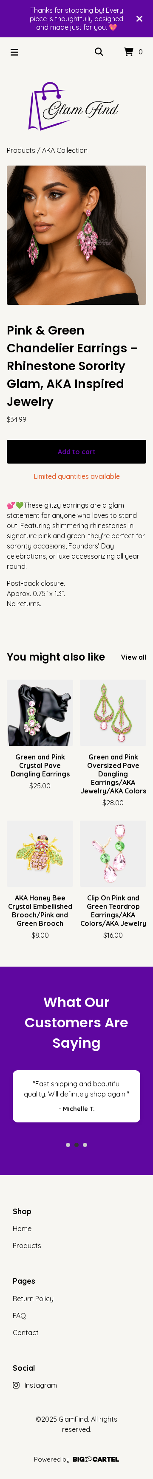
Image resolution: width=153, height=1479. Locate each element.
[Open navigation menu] (14, 52)
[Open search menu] (99, 52)
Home (22, 1228)
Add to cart (77, 451)
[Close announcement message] (139, 18)
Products (21, 150)
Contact (26, 1332)
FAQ (19, 1315)
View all (133, 657)
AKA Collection (65, 150)
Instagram (41, 1385)
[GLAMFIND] (77, 106)
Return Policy (33, 1298)
